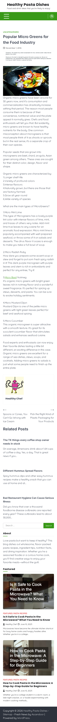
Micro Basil (11, 277)
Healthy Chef (11, 624)
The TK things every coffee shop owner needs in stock (26, 441)
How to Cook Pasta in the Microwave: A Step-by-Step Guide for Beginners (28, 684)
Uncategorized (11, 32)
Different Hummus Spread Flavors (22, 470)
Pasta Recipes (20, 613)
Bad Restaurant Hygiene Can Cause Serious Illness (28, 499)
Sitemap (7, 714)
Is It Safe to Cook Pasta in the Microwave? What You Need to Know (26, 618)
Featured (8, 613)
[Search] (52, 16)
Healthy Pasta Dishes (28, 4)
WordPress (23, 717)
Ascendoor (38, 714)
